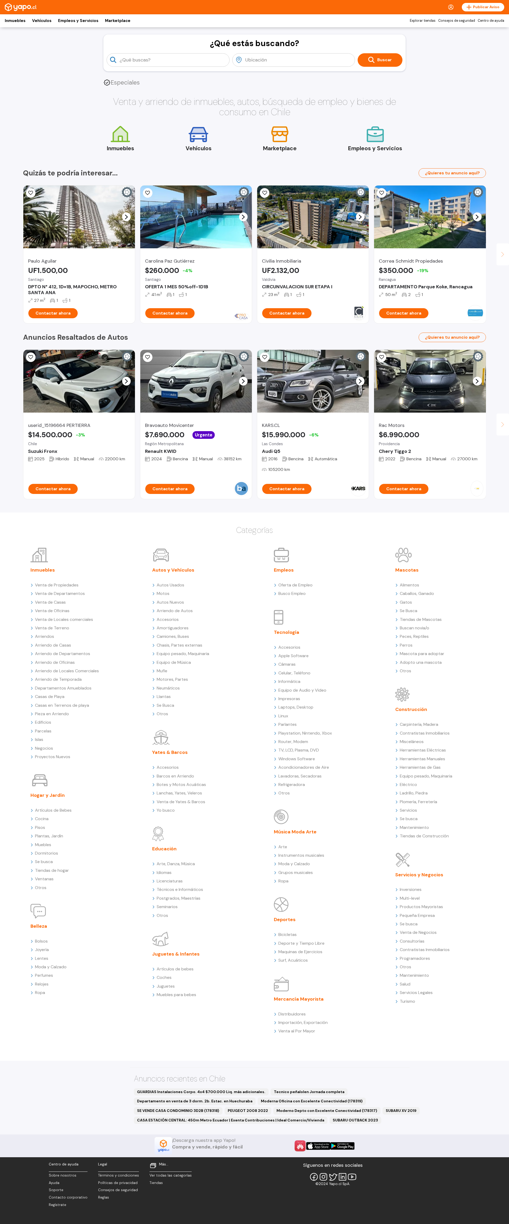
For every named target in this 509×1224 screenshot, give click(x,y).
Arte (282, 847)
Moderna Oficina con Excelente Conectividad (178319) (312, 1101)
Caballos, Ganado (417, 593)
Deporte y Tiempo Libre (301, 943)
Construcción (411, 709)
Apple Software (293, 656)
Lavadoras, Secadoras (300, 776)
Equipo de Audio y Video (302, 690)
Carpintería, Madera (419, 724)
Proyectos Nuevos (52, 756)
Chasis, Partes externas (179, 645)
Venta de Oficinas (52, 610)
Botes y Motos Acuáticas (181, 784)
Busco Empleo (292, 593)
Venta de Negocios (418, 932)
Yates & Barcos (170, 752)
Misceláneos (412, 741)
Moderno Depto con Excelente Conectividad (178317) (327, 1110)
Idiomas (164, 872)
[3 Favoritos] (31, 193)
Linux (283, 716)
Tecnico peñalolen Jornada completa (309, 1091)
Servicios (408, 810)
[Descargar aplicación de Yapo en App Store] (318, 1146)
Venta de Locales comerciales (64, 619)
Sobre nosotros (62, 1175)
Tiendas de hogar (52, 870)
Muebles (43, 844)
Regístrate (57, 1205)
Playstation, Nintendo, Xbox (305, 733)
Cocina (42, 818)
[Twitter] (333, 1177)
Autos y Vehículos (173, 570)
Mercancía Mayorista (299, 999)
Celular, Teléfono (294, 673)
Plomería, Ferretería (418, 802)
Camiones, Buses (173, 636)
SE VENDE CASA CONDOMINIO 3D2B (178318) (178, 1110)
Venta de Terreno (52, 628)
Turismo (407, 1001)
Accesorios (168, 619)
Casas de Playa (49, 696)
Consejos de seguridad (456, 21)
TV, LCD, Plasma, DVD (298, 750)
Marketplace (117, 20)
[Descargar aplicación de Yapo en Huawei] (300, 1146)
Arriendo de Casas (53, 645)
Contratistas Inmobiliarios (425, 733)
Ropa (40, 992)
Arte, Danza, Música (176, 864)
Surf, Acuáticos (293, 960)
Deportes (285, 919)
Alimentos (409, 585)
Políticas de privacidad (118, 1183)
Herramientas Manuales (422, 759)
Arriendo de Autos (175, 610)
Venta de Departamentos (60, 593)
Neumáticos (168, 688)
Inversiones (411, 889)
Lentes (41, 958)
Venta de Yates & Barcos (181, 802)
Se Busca (165, 705)
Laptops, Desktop (295, 707)
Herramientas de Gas (420, 767)
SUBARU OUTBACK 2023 (355, 1120)
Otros (40, 887)
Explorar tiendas (423, 21)
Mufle (162, 671)
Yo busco (166, 810)
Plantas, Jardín (49, 836)
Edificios (43, 722)
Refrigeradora (291, 784)
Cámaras (287, 664)
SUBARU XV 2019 (401, 1110)
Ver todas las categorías (171, 1175)
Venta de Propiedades (56, 585)
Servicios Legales (416, 992)
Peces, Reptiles (414, 636)
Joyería (42, 949)
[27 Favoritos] (264, 193)
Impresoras (289, 698)
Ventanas (44, 879)
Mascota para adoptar (422, 653)
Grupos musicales (295, 872)
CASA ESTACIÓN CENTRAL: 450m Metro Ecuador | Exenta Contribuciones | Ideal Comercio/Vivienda (230, 1120)
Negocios (44, 748)
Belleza (38, 926)
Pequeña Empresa (417, 915)
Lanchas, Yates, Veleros (179, 793)
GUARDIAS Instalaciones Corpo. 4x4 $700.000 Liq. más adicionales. (201, 1091)
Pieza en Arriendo (52, 714)
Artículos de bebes (175, 969)
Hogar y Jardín (47, 795)
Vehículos (41, 20)
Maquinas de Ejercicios (300, 952)
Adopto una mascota (421, 662)
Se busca (44, 861)
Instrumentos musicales (301, 855)
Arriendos (44, 636)
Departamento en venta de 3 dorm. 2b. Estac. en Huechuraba (194, 1101)
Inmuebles (15, 20)
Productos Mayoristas (421, 906)
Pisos (40, 827)
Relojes (42, 984)
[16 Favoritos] (381, 193)
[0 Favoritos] (147, 357)
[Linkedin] (342, 1177)
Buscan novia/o (414, 628)
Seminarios (167, 906)
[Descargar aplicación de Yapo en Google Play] (342, 1146)
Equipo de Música (174, 662)
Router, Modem (293, 741)
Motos (163, 593)
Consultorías (412, 941)
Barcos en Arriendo (175, 776)
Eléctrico (408, 784)
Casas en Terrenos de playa (62, 705)
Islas (39, 739)
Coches (164, 977)
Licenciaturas (170, 881)
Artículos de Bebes (53, 810)
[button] (126, 217)
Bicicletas (287, 934)
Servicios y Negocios (419, 875)
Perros (406, 645)
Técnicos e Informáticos (180, 889)
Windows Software (296, 759)
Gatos (406, 602)
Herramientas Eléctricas (423, 750)
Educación (164, 849)
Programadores (415, 958)
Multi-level (410, 898)
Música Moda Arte (295, 832)
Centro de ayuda (491, 21)
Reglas (103, 1197)
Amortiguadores (172, 628)
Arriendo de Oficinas (55, 662)
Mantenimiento (414, 827)
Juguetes (166, 986)
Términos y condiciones (118, 1175)
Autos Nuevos (170, 602)
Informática (289, 681)
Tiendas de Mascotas (421, 619)
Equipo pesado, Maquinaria (183, 653)
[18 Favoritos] (147, 193)
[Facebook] (314, 1177)
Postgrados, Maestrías (178, 898)
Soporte (56, 1190)
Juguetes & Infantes (176, 954)
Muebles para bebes (176, 994)
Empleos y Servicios (78, 20)
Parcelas (43, 731)
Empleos (284, 570)
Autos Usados (170, 585)
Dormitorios (46, 853)
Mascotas (407, 570)
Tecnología (286, 632)
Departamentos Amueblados (63, 688)
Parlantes (287, 724)
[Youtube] (352, 1177)
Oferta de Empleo (295, 585)
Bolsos (41, 941)
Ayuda (54, 1183)
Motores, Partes (172, 679)
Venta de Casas (50, 602)
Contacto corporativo (68, 1197)
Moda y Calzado (51, 967)
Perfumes (44, 975)
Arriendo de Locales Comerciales (67, 671)
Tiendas (156, 1183)
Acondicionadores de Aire (303, 767)
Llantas (164, 696)
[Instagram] (323, 1177)
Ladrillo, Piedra (414, 793)
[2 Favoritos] (31, 357)
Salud (405, 984)
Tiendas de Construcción (424, 836)
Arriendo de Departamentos (62, 653)
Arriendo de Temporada (58, 679)
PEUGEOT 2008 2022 (248, 1110)
